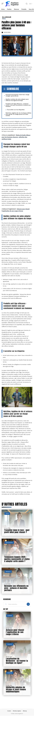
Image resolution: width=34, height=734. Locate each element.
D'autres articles (14, 504)
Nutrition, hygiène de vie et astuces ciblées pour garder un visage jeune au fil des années (18, 114)
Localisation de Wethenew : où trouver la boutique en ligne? (17, 660)
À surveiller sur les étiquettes (16, 109)
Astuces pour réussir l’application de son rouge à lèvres (15, 632)
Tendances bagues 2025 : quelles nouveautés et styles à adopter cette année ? (17, 559)
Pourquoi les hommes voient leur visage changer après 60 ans (17, 95)
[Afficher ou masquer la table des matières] (25, 89)
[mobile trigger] (3, 3)
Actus (7, 513)
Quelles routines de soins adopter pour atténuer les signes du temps (17, 99)
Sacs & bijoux (9, 542)
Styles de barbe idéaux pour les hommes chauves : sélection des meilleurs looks (16, 137)
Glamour (6, 17)
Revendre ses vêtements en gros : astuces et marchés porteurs (16, 588)
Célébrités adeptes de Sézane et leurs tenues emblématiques (16, 689)
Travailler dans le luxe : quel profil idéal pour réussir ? (16, 531)
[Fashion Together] (11, 3)
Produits (8, 571)
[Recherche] (26, 3)
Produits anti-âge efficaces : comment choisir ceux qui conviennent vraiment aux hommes (18, 105)
